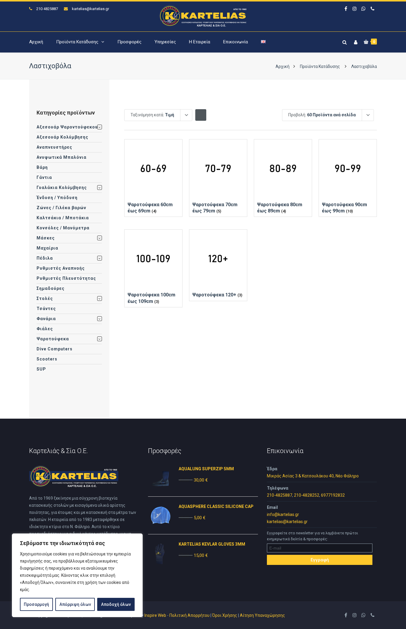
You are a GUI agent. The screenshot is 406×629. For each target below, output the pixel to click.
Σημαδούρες (50, 288)
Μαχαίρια (47, 248)
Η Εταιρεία (199, 42)
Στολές (45, 298)
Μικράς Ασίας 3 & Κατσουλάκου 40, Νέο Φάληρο (313, 476)
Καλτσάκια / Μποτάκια (63, 217)
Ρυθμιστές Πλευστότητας (66, 278)
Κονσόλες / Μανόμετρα (63, 227)
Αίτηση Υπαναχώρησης (262, 615)
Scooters (47, 359)
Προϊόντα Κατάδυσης (77, 42)
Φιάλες (45, 328)
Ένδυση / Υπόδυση (57, 197)
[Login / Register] (355, 41)
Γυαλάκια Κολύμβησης (62, 187)
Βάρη (42, 167)
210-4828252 (306, 495)
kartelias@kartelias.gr (90, 9)
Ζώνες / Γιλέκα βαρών (61, 207)
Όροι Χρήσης (224, 615)
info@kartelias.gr (283, 514)
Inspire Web (155, 615)
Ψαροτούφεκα (53, 338)
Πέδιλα (45, 258)
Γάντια (44, 177)
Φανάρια (46, 318)
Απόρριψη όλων (75, 604)
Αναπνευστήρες (54, 147)
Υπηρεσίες (165, 42)
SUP (41, 369)
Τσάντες (46, 308)
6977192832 (333, 495)
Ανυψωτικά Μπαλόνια (61, 157)
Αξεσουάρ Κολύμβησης (62, 137)
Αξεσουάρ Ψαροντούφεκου (67, 127)
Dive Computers (55, 349)
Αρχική (36, 42)
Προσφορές (129, 42)
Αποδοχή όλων (116, 604)
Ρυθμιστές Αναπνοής (61, 268)
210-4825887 (279, 495)
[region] (77, 575)
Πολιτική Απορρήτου (189, 615)
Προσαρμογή (36, 604)
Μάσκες (46, 238)
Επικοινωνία (235, 42)
